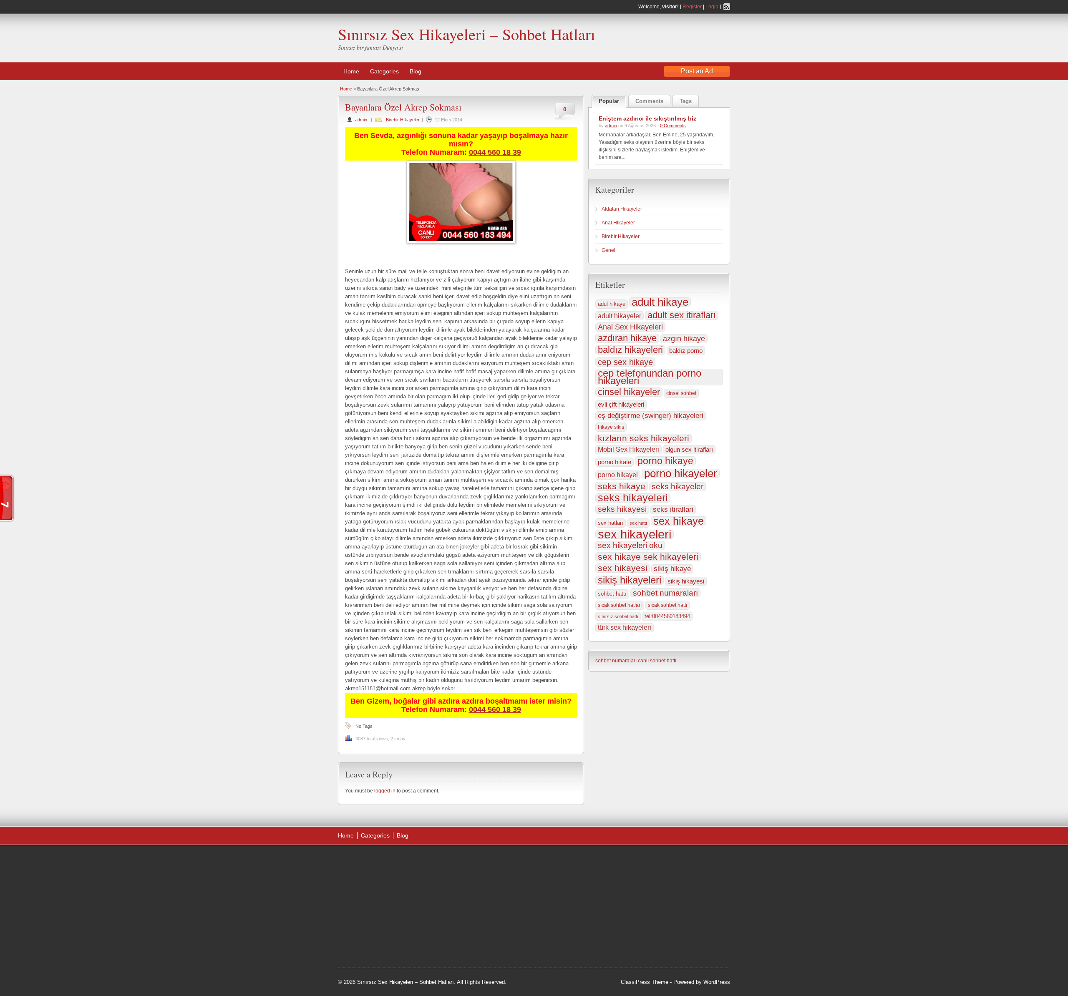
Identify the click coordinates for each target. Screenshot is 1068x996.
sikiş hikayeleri (629, 580)
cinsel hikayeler (629, 392)
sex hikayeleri (634, 534)
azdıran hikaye (627, 338)
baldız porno (686, 350)
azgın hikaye (684, 339)
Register (692, 7)
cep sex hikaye (625, 362)
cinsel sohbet (681, 393)
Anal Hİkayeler (618, 223)
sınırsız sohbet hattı (618, 616)
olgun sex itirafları (689, 449)
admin (361, 119)
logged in (384, 791)
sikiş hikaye (672, 569)
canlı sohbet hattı (657, 661)
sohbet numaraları (665, 592)
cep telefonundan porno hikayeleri (649, 377)
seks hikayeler (677, 486)
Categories (384, 71)
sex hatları (610, 523)
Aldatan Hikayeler (622, 209)
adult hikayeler (619, 315)
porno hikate (614, 461)
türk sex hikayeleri (624, 627)
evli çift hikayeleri (621, 404)
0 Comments (673, 125)
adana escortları (464, 871)
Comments (649, 101)
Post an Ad (697, 71)
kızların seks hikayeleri (643, 438)
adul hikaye (611, 304)
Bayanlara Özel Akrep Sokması (403, 107)
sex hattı (638, 523)
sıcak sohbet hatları (620, 605)
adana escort (492, 861)
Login (711, 7)
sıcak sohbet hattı (667, 605)
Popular (609, 101)
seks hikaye (621, 486)
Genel (608, 250)
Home (351, 71)
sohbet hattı (612, 594)
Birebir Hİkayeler (403, 119)
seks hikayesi (622, 509)
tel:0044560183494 (667, 616)
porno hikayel (618, 474)
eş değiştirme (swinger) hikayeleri (650, 416)
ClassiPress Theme (644, 982)
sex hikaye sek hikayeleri (648, 556)
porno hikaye (665, 460)
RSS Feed (726, 6)
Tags (686, 101)
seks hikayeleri (633, 498)
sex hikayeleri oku (630, 545)
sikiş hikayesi (686, 581)
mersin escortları (464, 945)
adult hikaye (660, 302)
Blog (415, 71)
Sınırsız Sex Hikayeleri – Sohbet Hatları (466, 34)
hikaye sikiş (611, 427)
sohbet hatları (506, 945)
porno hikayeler (680, 473)
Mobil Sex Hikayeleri (628, 449)
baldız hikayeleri (630, 350)
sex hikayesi (622, 568)
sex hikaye (678, 521)
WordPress (716, 982)
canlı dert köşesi (463, 924)
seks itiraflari (673, 509)
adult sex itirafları (681, 315)
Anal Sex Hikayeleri (630, 327)
